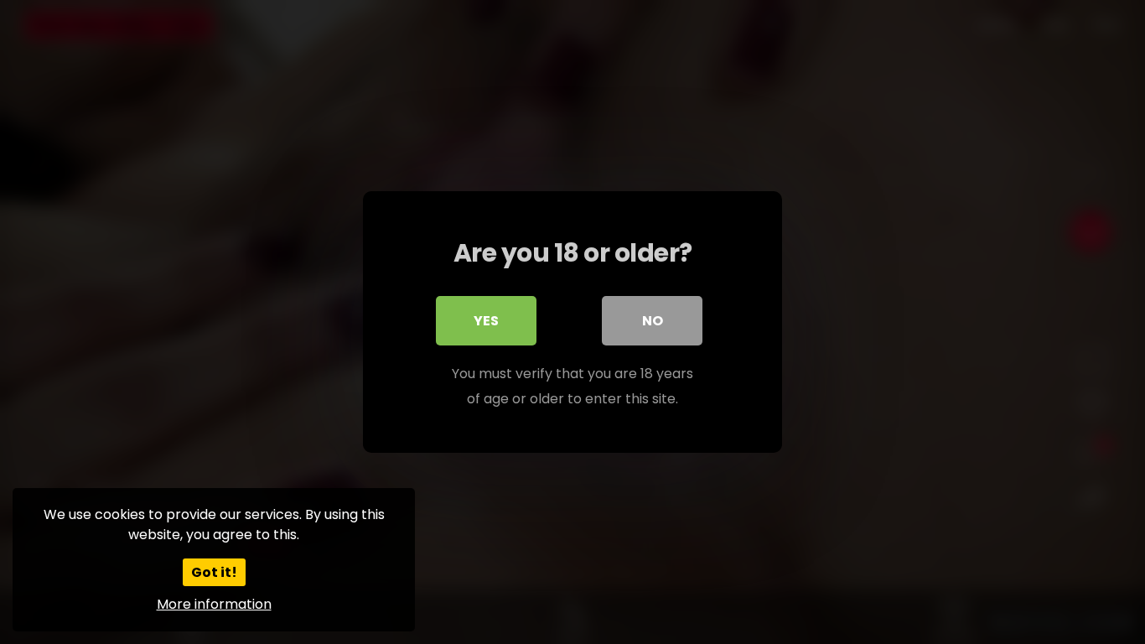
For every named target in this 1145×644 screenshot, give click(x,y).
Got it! (214, 572)
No (652, 320)
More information (214, 604)
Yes (486, 320)
